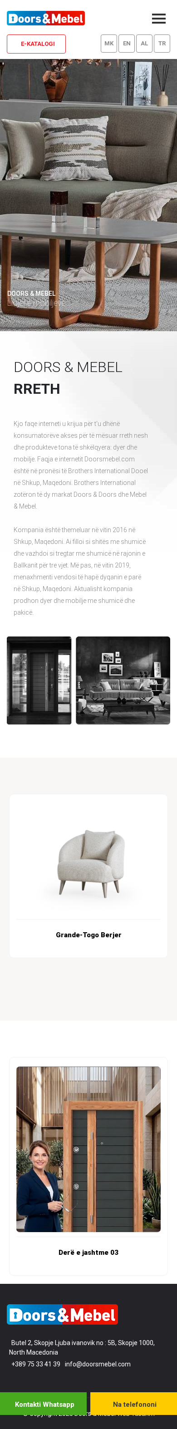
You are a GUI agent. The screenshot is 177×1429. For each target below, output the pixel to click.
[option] (88, 876)
